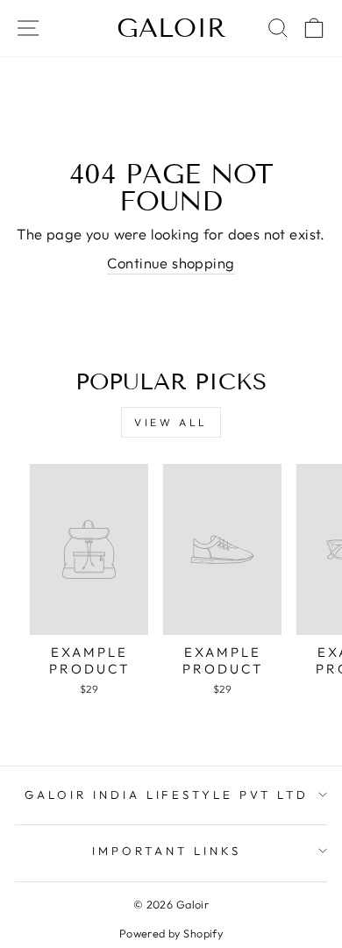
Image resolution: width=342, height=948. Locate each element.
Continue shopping (170, 262)
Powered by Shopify (171, 933)
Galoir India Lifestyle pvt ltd (167, 795)
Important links (166, 851)
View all (171, 422)
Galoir (171, 28)
